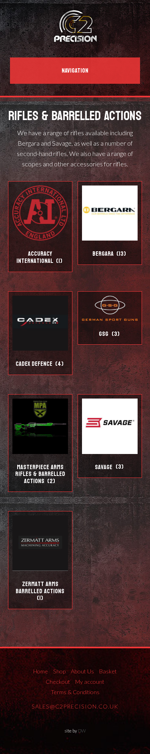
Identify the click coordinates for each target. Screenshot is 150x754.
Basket (108, 671)
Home (40, 671)
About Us (82, 671)
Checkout (58, 681)
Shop (59, 671)
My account (89, 681)
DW (82, 730)
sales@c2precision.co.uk (75, 706)
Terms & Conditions (75, 692)
